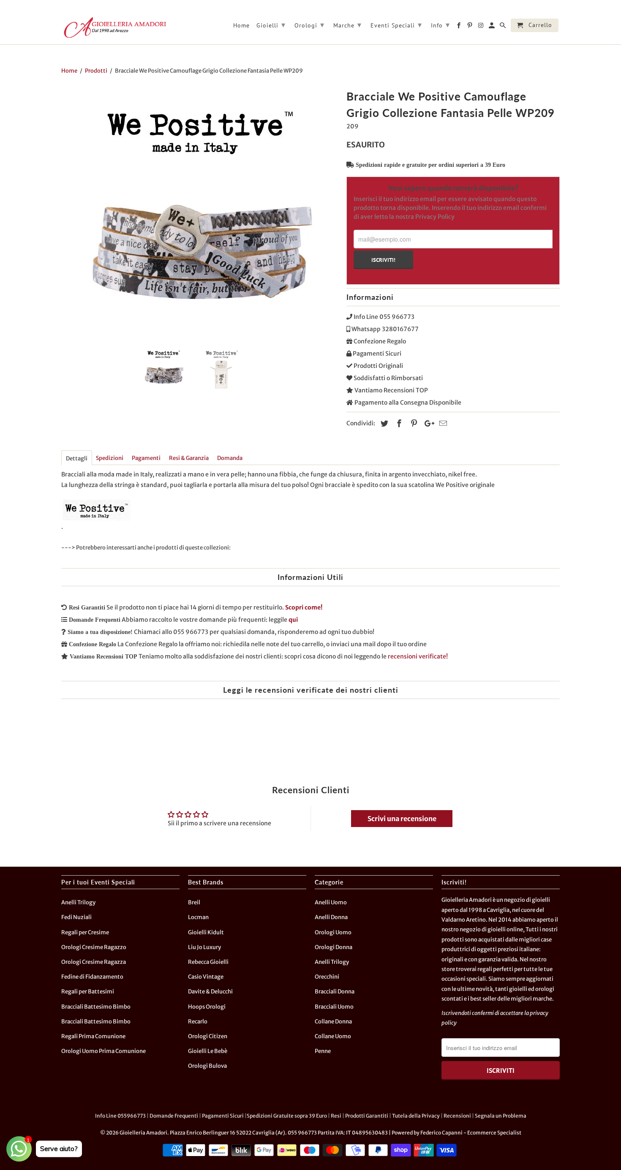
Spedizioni (109, 458)
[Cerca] (503, 27)
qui (293, 619)
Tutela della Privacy (416, 1116)
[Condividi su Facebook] (398, 423)
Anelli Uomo (331, 902)
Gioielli (271, 25)
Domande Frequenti (174, 1116)
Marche (347, 25)
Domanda (229, 458)
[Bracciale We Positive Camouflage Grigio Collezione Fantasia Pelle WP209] (199, 213)
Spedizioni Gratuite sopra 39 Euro (287, 1116)
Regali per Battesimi (87, 991)
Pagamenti (146, 458)
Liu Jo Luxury (204, 947)
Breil (194, 902)
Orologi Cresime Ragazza (93, 962)
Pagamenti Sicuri (223, 1116)
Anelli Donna (331, 917)
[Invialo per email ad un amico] (442, 423)
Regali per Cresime (85, 932)
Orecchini (327, 976)
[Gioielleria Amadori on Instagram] (481, 27)
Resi (336, 1116)
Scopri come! (303, 607)
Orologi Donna (333, 947)
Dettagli (76, 458)
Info (440, 25)
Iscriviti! (383, 259)
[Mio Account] (492, 27)
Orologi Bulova (207, 1065)
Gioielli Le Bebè (207, 1051)
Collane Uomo (333, 1036)
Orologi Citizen (207, 1036)
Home (241, 25)
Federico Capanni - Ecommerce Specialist (470, 1132)
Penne (323, 1051)
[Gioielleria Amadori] (114, 27)
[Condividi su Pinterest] (412, 423)
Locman (198, 917)
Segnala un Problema (500, 1116)
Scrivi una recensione (402, 818)
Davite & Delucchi (210, 991)
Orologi (309, 25)
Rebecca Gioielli (208, 962)
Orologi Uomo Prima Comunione (103, 1051)
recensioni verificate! (418, 656)
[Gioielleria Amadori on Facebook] (459, 27)
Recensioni (457, 1116)
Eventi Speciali (396, 25)
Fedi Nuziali (76, 917)
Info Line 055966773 (120, 1116)
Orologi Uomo (333, 932)
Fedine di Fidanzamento (92, 976)
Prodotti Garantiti (366, 1116)
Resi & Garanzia (189, 458)
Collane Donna (333, 1021)
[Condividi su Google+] (427, 423)
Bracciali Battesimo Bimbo (96, 1006)
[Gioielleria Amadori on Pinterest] (470, 27)
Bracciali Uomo (334, 1006)
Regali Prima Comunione (93, 1036)
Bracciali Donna (334, 991)
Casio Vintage (205, 976)
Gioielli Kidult (206, 932)
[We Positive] (97, 527)
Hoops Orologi (207, 1006)
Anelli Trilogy (78, 902)
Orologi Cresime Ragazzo (93, 947)
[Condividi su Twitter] (383, 423)
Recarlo (197, 1021)
